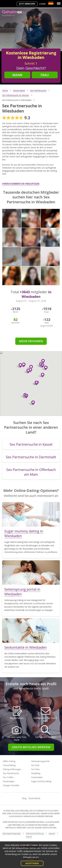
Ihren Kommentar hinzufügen (20, 183)
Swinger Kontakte (11, 785)
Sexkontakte (37, 777)
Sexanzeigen (9, 781)
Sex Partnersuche (11, 773)
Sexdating (35, 773)
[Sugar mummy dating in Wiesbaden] (31, 514)
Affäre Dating (9, 761)
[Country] (50, 2)
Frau (45, 75)
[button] (25, 396)
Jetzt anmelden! (27, 4)
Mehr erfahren (31, 341)
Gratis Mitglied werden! (31, 747)
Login (42, 3)
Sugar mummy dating (41, 781)
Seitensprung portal (40, 761)
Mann (17, 75)
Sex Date (35, 769)
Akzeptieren (32, 863)
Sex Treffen (8, 777)
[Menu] (58, 3)
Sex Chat (35, 765)
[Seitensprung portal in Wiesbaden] (31, 572)
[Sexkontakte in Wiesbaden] (31, 630)
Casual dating (9, 765)
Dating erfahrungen (12, 769)
